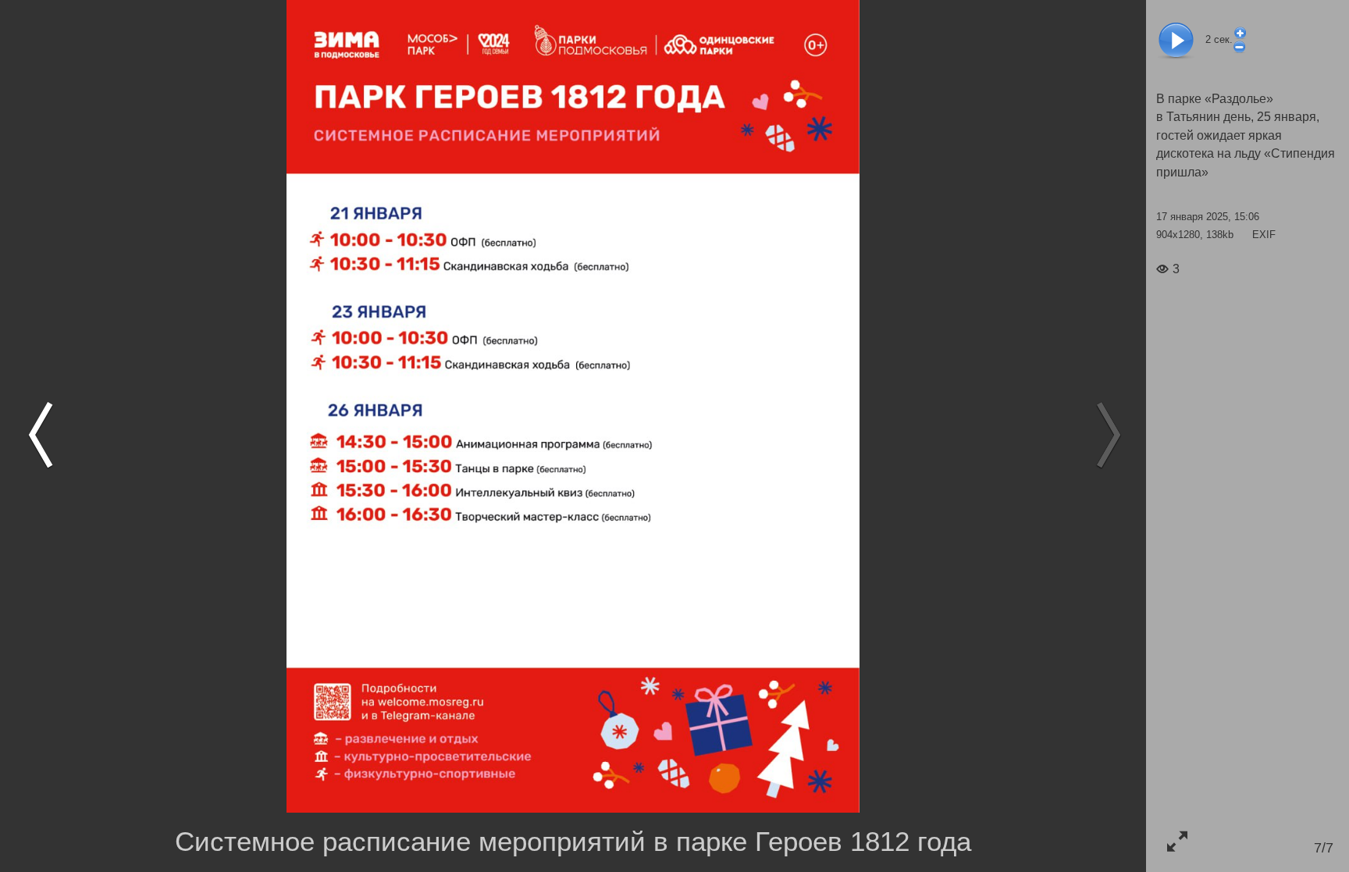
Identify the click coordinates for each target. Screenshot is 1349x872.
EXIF (1264, 234)
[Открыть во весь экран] (1177, 841)
